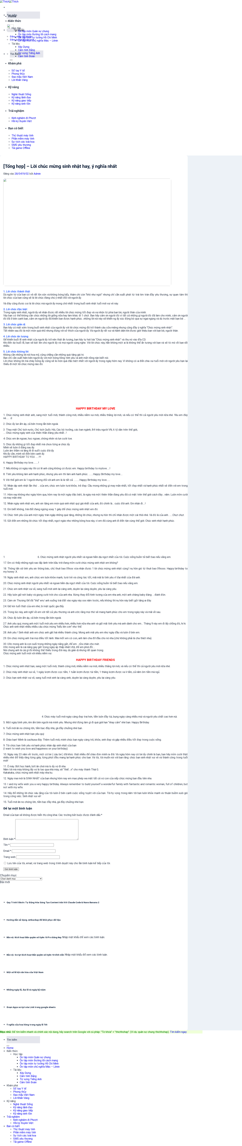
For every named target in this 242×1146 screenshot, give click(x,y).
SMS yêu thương (21, 144)
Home (12, 16)
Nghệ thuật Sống (21, 94)
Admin (37, 173)
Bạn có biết (15, 128)
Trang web (9, 857)
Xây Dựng (23, 46)
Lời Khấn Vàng (20, 80)
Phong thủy (18, 73)
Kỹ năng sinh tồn (21, 103)
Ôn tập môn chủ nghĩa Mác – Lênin (38, 40)
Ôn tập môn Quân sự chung (33, 31)
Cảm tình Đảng (26, 50)
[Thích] (9, 1)
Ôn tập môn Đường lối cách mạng (37, 34)
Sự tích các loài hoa (23, 141)
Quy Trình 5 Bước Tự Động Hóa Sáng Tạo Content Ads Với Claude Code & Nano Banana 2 (53, 902)
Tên (6, 844)
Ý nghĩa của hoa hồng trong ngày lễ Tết (27, 1024)
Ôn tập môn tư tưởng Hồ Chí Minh (37, 37)
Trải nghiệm (16, 111)
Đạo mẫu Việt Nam (22, 76)
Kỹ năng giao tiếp (21, 100)
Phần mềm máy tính (23, 138)
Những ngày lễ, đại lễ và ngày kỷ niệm (26, 990)
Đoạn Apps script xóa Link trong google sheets (31, 1007)
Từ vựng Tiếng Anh (29, 53)
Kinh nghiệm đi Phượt (24, 118)
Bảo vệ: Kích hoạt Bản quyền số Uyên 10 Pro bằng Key (34, 937)
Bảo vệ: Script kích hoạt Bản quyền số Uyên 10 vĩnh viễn (35, 955)
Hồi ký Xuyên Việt (22, 121)
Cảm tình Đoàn (26, 56)
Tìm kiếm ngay (178, 1031)
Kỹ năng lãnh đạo (21, 97)
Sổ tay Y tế (18, 70)
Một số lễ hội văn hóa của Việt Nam (25, 972)
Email (7, 850)
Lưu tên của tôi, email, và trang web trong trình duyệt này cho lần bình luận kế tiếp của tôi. (58, 863)
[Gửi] (8, 21)
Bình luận (9, 839)
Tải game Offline (21, 148)
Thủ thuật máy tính (22, 135)
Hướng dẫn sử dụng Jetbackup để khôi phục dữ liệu (34, 920)
